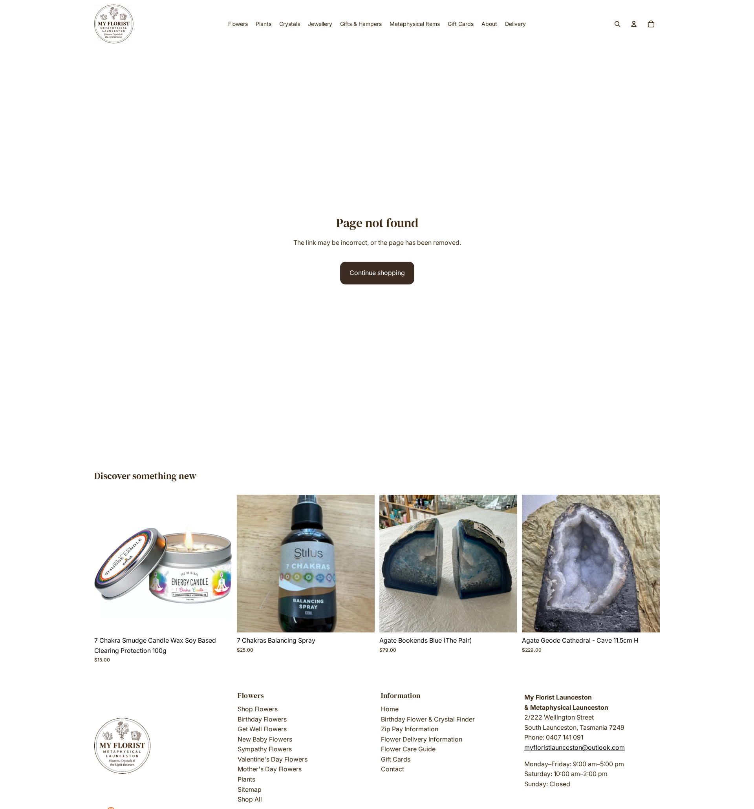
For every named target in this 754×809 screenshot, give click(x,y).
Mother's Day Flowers (270, 769)
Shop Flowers (258, 709)
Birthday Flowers (262, 719)
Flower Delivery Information (421, 739)
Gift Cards (395, 759)
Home (390, 709)
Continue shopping (377, 273)
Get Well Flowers (262, 729)
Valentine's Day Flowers (272, 759)
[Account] (633, 24)
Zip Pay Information (409, 729)
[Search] (617, 24)
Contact (392, 769)
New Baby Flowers (265, 739)
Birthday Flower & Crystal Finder (428, 719)
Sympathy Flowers (265, 749)
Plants (246, 779)
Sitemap (250, 789)
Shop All (250, 799)
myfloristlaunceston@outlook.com (574, 747)
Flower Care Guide (408, 749)
